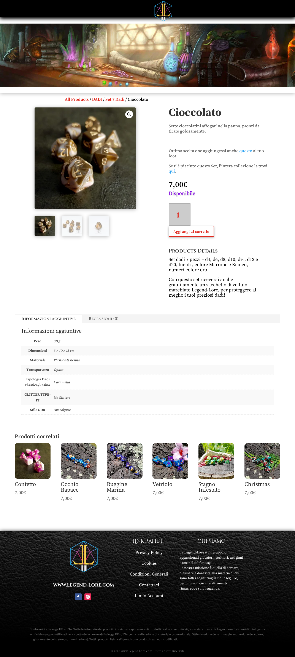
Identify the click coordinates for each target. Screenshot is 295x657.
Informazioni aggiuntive (48, 318)
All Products (77, 99)
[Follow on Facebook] (78, 596)
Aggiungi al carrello (191, 231)
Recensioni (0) (104, 318)
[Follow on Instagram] (87, 596)
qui (172, 171)
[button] (129, 114)
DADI (97, 99)
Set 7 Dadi (114, 99)
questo (245, 150)
